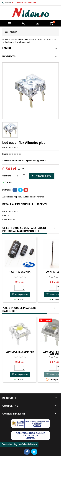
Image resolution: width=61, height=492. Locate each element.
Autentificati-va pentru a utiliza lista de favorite (23, 197)
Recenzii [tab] (41, 204)
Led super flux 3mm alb (20, 352)
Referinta (7, 147)
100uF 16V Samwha (19, 272)
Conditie (6, 219)
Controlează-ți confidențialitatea (19, 444)
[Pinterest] (25, 190)
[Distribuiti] (15, 190)
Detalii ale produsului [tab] (17, 204)
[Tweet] (20, 190)
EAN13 (5, 215)
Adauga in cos (41, 175)
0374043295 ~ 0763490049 (24, 3)
